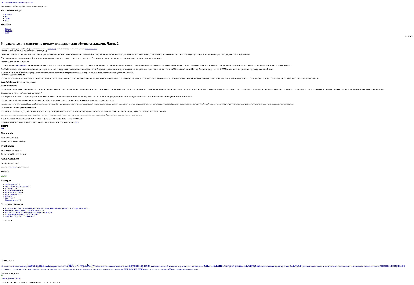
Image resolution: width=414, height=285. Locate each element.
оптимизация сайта (356, 266)
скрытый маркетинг (97, 269)
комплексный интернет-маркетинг (274, 266)
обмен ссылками (91, 49)
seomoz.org (52, 49)
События (8, 198)
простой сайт (76, 269)
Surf (2, 128)
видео (112, 266)
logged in (13, 167)
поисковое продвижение (392, 265)
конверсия (296, 265)
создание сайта (108, 269)
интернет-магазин (191, 266)
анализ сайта (105, 266)
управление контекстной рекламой (155, 269)
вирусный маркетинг (139, 265)
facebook (31, 265)
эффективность (174, 269)
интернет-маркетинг (212, 265)
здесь (76, 122)
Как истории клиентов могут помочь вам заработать (24, 210)
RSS (6, 20)
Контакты (8, 31)
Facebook (8, 14)
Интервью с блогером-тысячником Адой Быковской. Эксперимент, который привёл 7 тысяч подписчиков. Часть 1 (47, 208)
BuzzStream (21, 65)
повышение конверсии (371, 266)
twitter (79, 265)
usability (88, 265)
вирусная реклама (122, 266)
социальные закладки (118, 269)
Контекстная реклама (13, 192)
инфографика (252, 265)
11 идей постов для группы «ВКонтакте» (20, 216)
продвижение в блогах (52, 269)
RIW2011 (64, 266)
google (40, 265)
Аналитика (9, 188)
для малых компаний (159, 266)
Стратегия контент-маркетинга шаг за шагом (21, 214)
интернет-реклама (234, 266)
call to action (5, 266)
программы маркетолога (35, 269)
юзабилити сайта (193, 269)
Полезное (8, 196)
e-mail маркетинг (16, 266)
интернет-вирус (176, 266)
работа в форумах (85, 269)
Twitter (7, 18)
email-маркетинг (11, 184)
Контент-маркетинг (12, 194)
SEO (71, 265)
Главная (8, 29)
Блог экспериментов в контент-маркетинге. (17, 3)
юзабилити (185, 269)
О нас (7, 33)
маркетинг (333, 266)
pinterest (58, 266)
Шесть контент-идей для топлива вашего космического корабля (28, 212)
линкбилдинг (324, 266)
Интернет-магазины (12, 190)
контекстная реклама (311, 266)
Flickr (7, 16)
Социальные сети (11, 200)
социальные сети (133, 268)
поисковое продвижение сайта (13, 269)
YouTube (97, 266)
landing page (50, 266)
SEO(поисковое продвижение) (16, 186)
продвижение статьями (67, 269)
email (24, 266)
